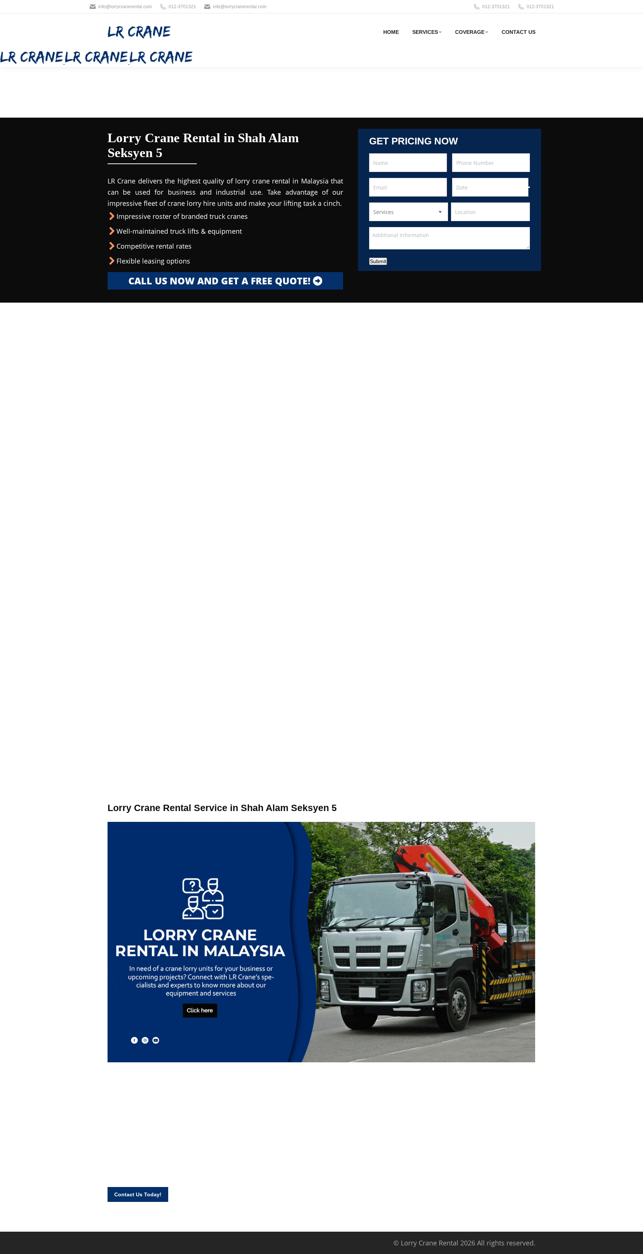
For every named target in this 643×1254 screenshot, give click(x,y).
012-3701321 (182, 6)
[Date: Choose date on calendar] (529, 187)
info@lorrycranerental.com (125, 6)
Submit (378, 261)
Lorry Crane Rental (429, 1242)
